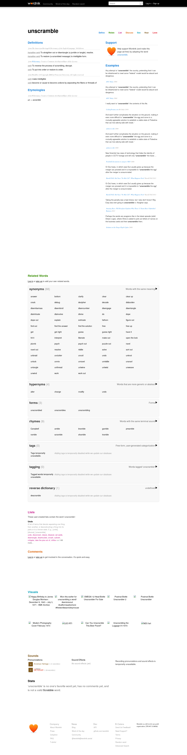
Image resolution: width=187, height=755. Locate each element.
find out (34, 325)
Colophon (53, 734)
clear (104, 296)
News (74, 723)
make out (106, 337)
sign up (39, 281)
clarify (80, 296)
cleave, (45, 534)
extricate (82, 319)
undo (104, 355)
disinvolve (58, 314)
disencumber (84, 308)
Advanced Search (122, 745)
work (56, 373)
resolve (57, 349)
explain (57, 319)
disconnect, (37, 534)
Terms (117, 734)
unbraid (34, 355)
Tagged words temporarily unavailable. (42, 475)
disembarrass (36, 308)
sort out (129, 349)
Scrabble (48, 690)
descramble (36, 495)
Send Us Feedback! (123, 727)
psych (57, 343)
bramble (81, 428)
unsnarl (129, 361)
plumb (33, 343)
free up (129, 325)
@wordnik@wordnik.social (82, 738)
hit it (32, 337)
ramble (34, 434)
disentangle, (33, 537)
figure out (130, 319)
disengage (106, 308)
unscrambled (36, 410)
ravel (128, 343)
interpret (58, 337)
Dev (95, 723)
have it (129, 331)
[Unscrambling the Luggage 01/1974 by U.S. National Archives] (119, 623)
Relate (111, 32)
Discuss (129, 32)
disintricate (35, 314)
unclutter (58, 355)
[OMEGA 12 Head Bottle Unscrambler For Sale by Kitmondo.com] (93, 597)
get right (58, 331)
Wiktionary (36, 61)
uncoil (80, 355)
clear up (129, 296)
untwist (105, 367)
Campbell (35, 428)
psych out (82, 343)
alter (32, 391)
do (103, 314)
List (120, 32)
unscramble (122, 54)
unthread (58, 367)
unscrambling (84, 410)
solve (104, 349)
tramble (105, 434)
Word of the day (63, 3)
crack (33, 302)
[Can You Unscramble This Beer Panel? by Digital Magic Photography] (93, 623)
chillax (54, 540)
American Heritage (41, 663)
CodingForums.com (112, 109)
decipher (82, 302)
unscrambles (60, 410)
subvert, (57, 537)
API (95, 727)
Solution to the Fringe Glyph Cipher (117, 227)
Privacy (118, 738)
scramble (58, 434)
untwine (81, 367)
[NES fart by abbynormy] (146, 623)
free (104, 325)
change (57, 391)
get (32, 331)
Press (52, 731)
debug (57, 302)
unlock (33, 361)
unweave (130, 367)
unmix (57, 361)
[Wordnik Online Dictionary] (34, 3)
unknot (129, 355)
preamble (130, 428)
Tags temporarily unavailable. (38, 454)
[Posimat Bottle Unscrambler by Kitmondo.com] (146, 597)
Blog (73, 727)
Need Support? (121, 731)
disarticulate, (43, 537)
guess (81, 331)
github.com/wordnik (101, 731)
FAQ (52, 738)
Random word (78, 3)
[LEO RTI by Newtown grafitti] (67, 623)
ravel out (34, 349)
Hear (146, 32)
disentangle (131, 308)
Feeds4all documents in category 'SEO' (118, 162)
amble (57, 428)
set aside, (59, 534)
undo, (30, 534)
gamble (105, 428)
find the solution (85, 325)
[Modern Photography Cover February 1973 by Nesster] (41, 623)
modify (81, 391)
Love (155, 32)
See (139, 32)
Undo (30, 521)
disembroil (58, 308)
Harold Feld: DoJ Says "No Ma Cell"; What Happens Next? (125, 178)
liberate (81, 337)
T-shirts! (53, 742)
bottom (57, 296)
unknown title (110, 129)
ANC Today (109, 82)
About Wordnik (56, 727)
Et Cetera (119, 723)
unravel (81, 361)
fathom (105, 319)
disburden (130, 302)
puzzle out (106, 343)
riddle (80, 349)
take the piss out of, (43, 540)
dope (128, 314)
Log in (30, 281)
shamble (82, 434)
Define (102, 32)
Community (48, 3)
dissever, (51, 534)
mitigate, (31, 540)
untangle (34, 367)
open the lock (132, 337)
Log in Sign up (152, 3)
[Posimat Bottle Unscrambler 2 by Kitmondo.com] (119, 597)
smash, (51, 537)
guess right (107, 331)
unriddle (105, 361)
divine (80, 314)
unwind (34, 373)
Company (54, 723)
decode (105, 302)
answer (34, 296)
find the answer (61, 325)
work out (82, 373)
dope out (34, 319)
